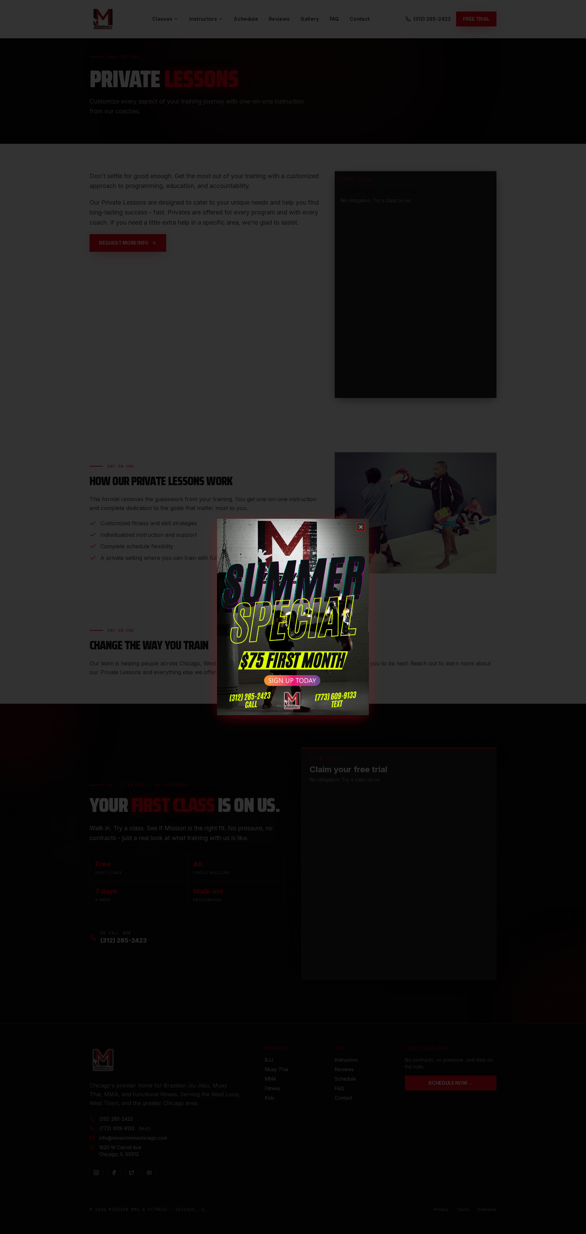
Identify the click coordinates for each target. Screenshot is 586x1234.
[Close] (361, 527)
